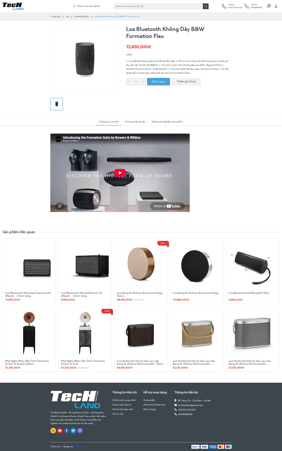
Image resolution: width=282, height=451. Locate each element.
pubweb (78, 446)
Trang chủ (55, 16)
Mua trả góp (149, 409)
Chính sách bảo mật (122, 409)
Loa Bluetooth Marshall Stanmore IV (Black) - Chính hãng (28, 295)
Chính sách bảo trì (121, 405)
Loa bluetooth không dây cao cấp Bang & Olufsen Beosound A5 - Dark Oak (140, 364)
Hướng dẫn (149, 400)
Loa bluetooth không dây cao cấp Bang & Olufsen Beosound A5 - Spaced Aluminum (250, 364)
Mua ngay (158, 81)
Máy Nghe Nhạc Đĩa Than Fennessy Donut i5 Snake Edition (27, 363)
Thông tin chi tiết (108, 122)
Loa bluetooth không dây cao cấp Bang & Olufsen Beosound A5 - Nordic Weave (194, 364)
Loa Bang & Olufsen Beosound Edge (195, 293)
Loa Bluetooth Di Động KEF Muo (249, 293)
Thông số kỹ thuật (135, 122)
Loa (67, 16)
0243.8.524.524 (187, 410)
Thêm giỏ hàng (186, 81)
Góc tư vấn (117, 414)
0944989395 (185, 414)
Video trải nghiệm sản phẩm (167, 122)
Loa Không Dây (81, 16)
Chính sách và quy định (124, 400)
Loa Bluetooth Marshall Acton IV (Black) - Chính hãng (81, 295)
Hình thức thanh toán (154, 405)
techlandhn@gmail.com (190, 405)
